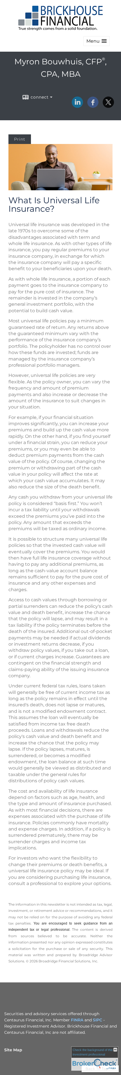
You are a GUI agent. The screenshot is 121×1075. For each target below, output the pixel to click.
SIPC (97, 1019)
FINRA (77, 1019)
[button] (96, 41)
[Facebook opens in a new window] (92, 105)
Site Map (13, 1049)
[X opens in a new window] (108, 105)
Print (19, 139)
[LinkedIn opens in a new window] (77, 105)
